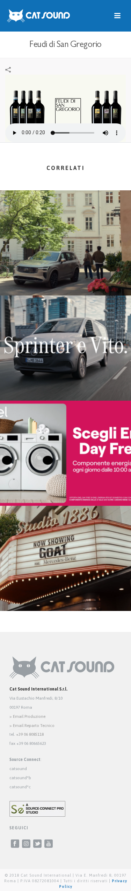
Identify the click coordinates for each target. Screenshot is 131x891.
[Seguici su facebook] (15, 844)
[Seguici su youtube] (48, 844)
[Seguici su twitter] (37, 844)
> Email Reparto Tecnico (31, 725)
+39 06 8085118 (30, 734)
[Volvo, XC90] (65, 219)
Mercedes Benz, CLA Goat (65, 592)
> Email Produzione (27, 716)
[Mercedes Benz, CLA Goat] (65, 534)
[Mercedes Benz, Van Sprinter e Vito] (65, 324)
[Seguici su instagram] (26, 844)
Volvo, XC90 (65, 277)
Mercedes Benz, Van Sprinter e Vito (65, 382)
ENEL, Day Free (65, 487)
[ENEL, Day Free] (65, 429)
